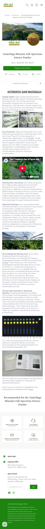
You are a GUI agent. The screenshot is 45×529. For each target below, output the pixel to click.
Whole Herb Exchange (15, 504)
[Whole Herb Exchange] (8, 5)
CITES (5, 263)
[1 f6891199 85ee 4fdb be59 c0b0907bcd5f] (33, 422)
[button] (27, 5)
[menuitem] (27, 5)
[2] (11, 436)
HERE (30, 138)
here (31, 389)
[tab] (20, 83)
